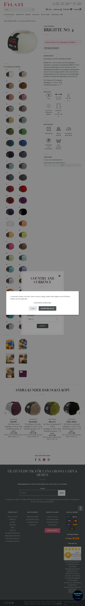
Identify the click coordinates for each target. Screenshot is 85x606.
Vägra (33, 308)
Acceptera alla (47, 308)
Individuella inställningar (42, 302)
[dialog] (42, 303)
